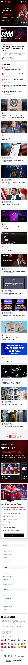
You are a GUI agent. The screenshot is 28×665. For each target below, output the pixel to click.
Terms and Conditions (6, 629)
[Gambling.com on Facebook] (8, 617)
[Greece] (9, 644)
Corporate (5, 603)
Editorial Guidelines (7, 598)
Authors (4, 595)
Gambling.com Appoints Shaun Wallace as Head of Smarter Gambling (14, 271)
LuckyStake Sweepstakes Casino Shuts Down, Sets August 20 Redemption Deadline (13, 294)
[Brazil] (19, 640)
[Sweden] (25, 647)
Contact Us (5, 601)
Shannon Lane (8, 57)
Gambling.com (4, 5)
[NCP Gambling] (8, 656)
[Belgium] (12, 640)
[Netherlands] (5, 647)
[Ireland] (22, 644)
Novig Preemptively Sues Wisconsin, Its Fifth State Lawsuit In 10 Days (13, 183)
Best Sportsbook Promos (8, 576)
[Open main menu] (2, 2)
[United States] (2, 650)
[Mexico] (2, 647)
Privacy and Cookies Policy (19, 629)
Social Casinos (5, 557)
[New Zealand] (9, 647)
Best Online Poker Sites (7, 560)
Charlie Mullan (7, 135)
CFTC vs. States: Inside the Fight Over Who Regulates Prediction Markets (13, 427)
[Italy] (25, 644)
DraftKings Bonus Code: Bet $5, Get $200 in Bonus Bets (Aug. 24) (13, 49)
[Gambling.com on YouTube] (5, 617)
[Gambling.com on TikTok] (13, 617)
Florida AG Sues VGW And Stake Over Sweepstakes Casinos (11, 205)
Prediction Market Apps (7, 584)
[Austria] (9, 640)
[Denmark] (2, 644)
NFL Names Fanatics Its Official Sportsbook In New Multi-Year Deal (14, 249)
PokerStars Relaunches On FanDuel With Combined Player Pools (12, 360)
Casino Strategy (6, 562)
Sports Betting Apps (7, 573)
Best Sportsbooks (6, 571)
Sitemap (4, 609)
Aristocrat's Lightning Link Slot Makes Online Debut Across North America (13, 316)
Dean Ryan (7, 268)
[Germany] (5, 644)
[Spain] (22, 647)
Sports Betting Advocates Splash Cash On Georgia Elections (13, 138)
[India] (19, 644)
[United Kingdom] (2, 640)
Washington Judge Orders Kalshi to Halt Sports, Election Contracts (12, 405)
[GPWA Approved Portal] (8, 660)
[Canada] (22, 640)
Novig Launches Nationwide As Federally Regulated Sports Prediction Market (12, 382)
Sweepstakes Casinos (7, 554)
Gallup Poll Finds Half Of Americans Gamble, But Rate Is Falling (13, 160)
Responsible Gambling (7, 606)
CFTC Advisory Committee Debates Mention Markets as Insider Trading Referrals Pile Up (13, 116)
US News (10, 5)
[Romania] (19, 647)
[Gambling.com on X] (2, 617)
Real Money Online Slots (8, 551)
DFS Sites (5, 582)
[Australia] (5, 640)
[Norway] (12, 647)
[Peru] (15, 647)
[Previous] (20, 436)
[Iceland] (12, 644)
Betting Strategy (6, 579)
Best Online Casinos (7, 549)
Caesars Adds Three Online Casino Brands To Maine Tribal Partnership (13, 338)
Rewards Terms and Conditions (9, 612)
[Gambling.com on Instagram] (11, 617)
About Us (5, 593)
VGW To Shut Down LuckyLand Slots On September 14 (12, 227)
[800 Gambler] (17, 660)
